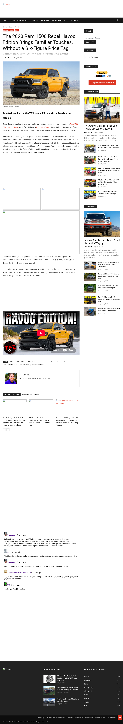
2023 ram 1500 (14, 362)
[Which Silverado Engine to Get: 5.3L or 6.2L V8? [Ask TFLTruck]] (49, 690)
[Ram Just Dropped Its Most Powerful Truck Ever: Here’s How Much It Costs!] (90, 300)
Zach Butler (8, 58)
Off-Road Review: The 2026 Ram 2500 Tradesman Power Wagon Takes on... (108, 159)
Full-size (5, 30)
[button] (117, 20)
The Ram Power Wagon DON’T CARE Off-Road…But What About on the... (108, 182)
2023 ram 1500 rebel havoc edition (32, 362)
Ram (16, 30)
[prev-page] (4, 429)
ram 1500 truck (24, 365)
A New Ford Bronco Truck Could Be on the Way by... (102, 242)
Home (5, 27)
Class (11, 27)
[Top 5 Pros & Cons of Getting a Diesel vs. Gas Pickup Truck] (49, 702)
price (64, 362)
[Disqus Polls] (41, 498)
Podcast (45, 20)
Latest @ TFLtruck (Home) (16, 20)
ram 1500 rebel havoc (10, 365)
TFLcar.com (89, 718)
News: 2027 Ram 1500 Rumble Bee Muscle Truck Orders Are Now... (108, 276)
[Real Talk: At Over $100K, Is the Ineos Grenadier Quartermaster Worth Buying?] (90, 171)
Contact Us (79, 718)
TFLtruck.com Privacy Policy (55, 718)
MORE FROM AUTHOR (30, 394)
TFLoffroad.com (100, 718)
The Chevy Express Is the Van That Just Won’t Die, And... (100, 127)
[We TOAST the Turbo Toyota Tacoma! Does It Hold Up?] (90, 194)
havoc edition (50, 362)
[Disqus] (41, 561)
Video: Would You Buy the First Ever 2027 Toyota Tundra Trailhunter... (108, 265)
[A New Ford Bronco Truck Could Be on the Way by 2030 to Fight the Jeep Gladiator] (102, 224)
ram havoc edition (38, 365)
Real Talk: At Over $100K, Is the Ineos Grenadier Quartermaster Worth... (109, 171)
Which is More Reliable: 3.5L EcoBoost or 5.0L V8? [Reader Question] (67, 678)
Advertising (40, 718)
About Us (70, 718)
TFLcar (34, 20)
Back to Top (112, 718)
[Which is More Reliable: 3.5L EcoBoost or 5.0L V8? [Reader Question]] (49, 679)
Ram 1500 (43, 127)
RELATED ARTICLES (11, 394)
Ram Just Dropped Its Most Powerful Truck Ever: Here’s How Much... (109, 299)
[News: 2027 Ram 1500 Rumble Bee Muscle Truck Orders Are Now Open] (90, 277)
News (11, 30)
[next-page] (7, 429)
